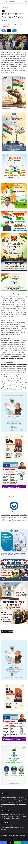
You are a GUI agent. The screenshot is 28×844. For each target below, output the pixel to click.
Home (4, 7)
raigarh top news (6, 24)
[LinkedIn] (14, 30)
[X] (9, 30)
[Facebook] (3, 30)
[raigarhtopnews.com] (9, 1)
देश (7, 7)
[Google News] (14, 497)
